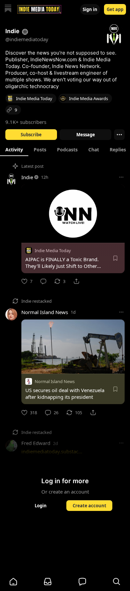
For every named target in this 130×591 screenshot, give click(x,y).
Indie (27, 177)
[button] (13, 581)
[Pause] (29, 235)
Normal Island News (44, 312)
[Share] (76, 281)
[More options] (121, 177)
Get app (115, 9)
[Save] (115, 258)
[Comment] (43, 281)
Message (85, 135)
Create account (89, 506)
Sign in (90, 9)
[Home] (8, 9)
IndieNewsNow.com (53, 59)
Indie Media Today (53, 250)
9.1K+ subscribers (25, 122)
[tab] (14, 149)
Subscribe (31, 135)
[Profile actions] (119, 134)
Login (41, 506)
